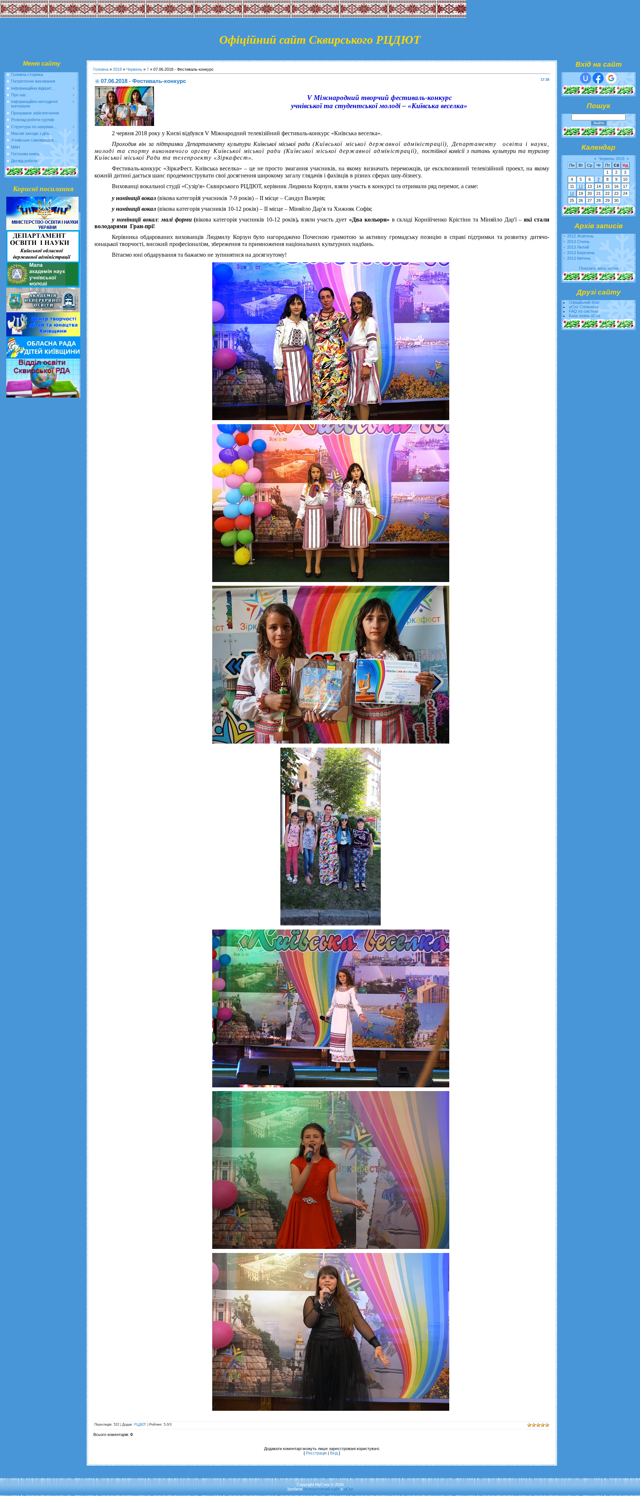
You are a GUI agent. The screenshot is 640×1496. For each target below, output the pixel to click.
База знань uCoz (584, 315)
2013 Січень (578, 241)
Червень (134, 69)
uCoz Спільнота (584, 307)
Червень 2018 (611, 158)
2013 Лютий (578, 247)
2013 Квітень (579, 258)
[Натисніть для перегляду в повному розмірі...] (330, 418)
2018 (117, 69)
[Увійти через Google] (611, 78)
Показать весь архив (599, 268)
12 (581, 186)
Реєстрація (316, 1453)
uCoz (348, 1489)
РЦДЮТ (140, 1424)
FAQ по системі (583, 311)
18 (572, 193)
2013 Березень (581, 252)
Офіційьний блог (584, 302)
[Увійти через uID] (585, 78)
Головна (101, 69)
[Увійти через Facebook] (598, 78)
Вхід (334, 1453)
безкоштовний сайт (321, 1489)
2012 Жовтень (580, 236)
